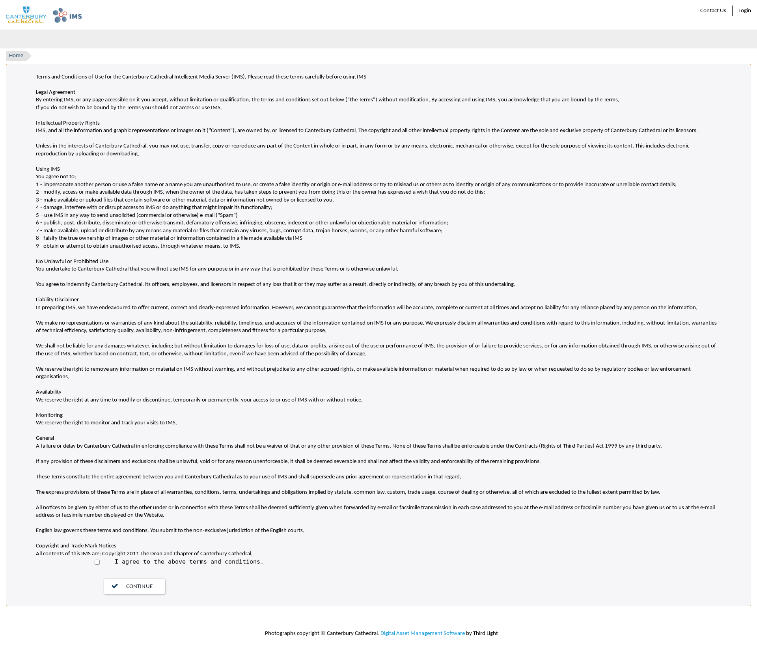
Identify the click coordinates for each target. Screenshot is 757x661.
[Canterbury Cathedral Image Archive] (43, 15)
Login (744, 11)
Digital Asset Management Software (422, 634)
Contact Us (713, 11)
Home (16, 56)
